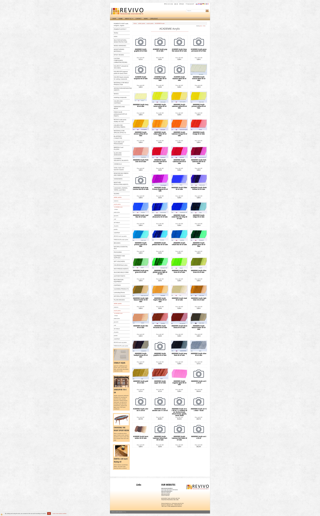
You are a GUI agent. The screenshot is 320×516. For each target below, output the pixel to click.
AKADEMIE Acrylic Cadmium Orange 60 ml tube (179, 134)
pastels (116, 229)
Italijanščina (205, 4)
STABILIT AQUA (119, 362)
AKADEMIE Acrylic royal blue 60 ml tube (140, 216)
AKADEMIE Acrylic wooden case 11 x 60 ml (160, 410)
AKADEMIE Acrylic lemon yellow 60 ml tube (160, 106)
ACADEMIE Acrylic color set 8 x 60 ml (140, 410)
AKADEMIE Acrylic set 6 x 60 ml (198, 437)
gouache (116, 215)
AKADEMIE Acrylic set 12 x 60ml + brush (199, 410)
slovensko (197, 4)
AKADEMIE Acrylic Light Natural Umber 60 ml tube (140, 300)
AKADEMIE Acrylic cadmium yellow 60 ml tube (179, 106)
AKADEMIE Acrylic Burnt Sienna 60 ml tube (179, 327)
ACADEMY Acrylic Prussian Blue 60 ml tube (160, 78)
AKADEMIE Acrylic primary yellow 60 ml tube (199, 106)
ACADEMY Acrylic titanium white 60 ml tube (179, 78)
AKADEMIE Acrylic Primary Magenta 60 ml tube (160, 189)
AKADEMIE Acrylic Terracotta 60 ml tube (160, 327)
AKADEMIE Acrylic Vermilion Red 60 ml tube (160, 161)
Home (135, 23)
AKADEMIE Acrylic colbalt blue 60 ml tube (179, 244)
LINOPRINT (117, 232)
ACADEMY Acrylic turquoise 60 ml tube (141, 78)
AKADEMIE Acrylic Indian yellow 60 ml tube (160, 134)
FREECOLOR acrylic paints (121, 239)
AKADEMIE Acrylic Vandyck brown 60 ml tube (141, 355)
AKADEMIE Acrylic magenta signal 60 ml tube (179, 383)
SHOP (114, 18)
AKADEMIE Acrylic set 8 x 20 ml (198, 382)
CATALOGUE (154, 18)
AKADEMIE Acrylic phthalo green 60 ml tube (198, 244)
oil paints (116, 226)
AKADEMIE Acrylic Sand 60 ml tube (179, 299)
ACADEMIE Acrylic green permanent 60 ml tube (198, 50)
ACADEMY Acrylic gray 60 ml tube (160, 50)
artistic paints (141, 23)
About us (128, 18)
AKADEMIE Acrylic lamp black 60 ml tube (179, 354)
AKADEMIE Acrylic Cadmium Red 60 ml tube (179, 161)
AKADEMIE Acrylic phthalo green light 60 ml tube (160, 272)
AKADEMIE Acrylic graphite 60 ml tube (140, 50)
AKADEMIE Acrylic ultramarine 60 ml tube (160, 216)
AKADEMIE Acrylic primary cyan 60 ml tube (140, 244)
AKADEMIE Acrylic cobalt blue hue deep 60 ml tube (179, 217)
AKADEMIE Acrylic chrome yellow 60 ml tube (141, 134)
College (116, 209)
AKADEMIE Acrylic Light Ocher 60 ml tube (198, 299)
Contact (138, 18)
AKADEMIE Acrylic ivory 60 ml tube (140, 105)
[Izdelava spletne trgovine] (124, 512)
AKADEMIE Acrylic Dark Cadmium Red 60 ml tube (198, 161)
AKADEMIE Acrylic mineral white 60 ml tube (198, 78)
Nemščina (203, 4)
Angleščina (201, 4)
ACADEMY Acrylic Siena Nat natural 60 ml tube (179, 50)
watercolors (117, 212)
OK (49, 513)
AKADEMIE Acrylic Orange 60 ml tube (199, 133)
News (146, 18)
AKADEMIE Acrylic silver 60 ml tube (198, 354)
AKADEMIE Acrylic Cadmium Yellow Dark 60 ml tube (160, 438)
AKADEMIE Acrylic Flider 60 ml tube (179, 188)
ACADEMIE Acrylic (118, 207)
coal (115, 219)
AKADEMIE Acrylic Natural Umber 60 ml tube (199, 327)
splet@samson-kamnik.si (176, 506)
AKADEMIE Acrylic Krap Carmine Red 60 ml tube (140, 188)
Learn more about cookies (59, 513)
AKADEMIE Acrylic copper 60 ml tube (160, 382)
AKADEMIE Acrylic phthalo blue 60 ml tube (160, 244)
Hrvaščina (199, 4)
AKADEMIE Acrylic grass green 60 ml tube (140, 271)
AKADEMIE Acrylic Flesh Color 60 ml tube (140, 161)
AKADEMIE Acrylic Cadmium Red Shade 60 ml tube (179, 438)
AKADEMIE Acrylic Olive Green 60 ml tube (198, 271)
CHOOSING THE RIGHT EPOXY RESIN (121, 429)
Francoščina (207, 4)
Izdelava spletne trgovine (117, 512)
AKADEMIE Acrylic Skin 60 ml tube (140, 327)
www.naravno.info (165, 494)
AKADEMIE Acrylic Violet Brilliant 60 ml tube (199, 188)
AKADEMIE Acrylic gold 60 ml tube (140, 382)
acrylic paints (117, 204)
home (120, 18)
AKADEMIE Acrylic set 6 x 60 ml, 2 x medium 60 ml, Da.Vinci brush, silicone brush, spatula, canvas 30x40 (179, 412)
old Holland (117, 222)
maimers (116, 201)
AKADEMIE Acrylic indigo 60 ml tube (198, 216)
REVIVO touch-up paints (120, 236)
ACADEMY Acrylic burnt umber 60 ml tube (140, 437)
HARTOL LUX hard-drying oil (121, 460)
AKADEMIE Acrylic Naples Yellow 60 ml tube (160, 300)
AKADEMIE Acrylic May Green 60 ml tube (179, 271)
